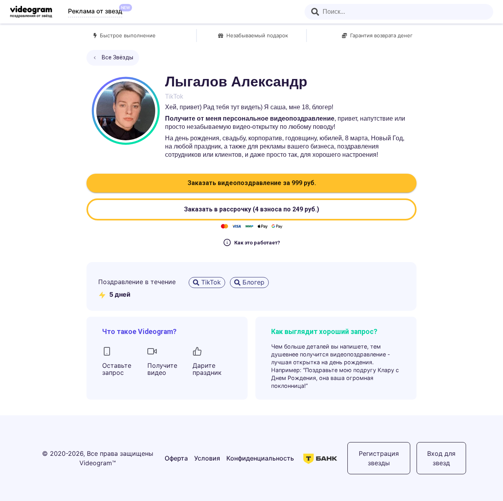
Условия (207, 458)
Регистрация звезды (379, 458)
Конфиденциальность (260, 458)
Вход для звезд (441, 458)
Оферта (176, 458)
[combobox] (399, 12)
